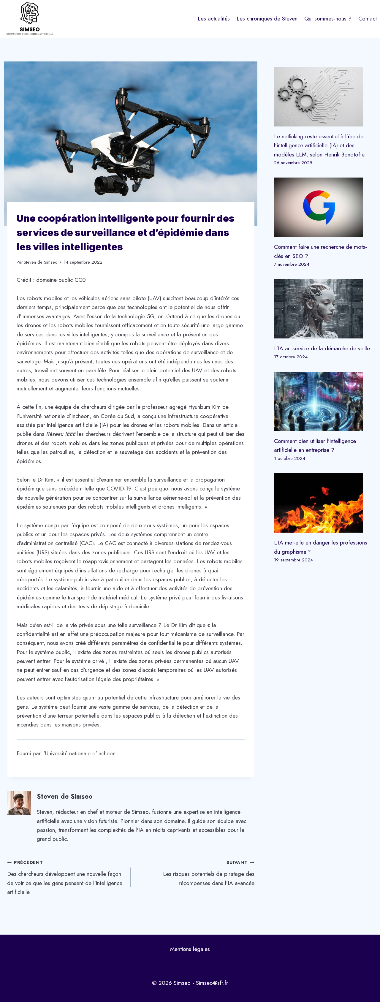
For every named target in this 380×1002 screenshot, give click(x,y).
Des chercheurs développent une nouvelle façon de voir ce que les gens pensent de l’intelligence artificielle (64, 877)
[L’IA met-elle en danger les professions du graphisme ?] (323, 503)
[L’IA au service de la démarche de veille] (323, 308)
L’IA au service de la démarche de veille (322, 348)
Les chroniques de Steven (267, 19)
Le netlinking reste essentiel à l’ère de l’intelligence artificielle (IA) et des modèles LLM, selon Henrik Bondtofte (319, 145)
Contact (367, 19)
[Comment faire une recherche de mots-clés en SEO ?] (323, 207)
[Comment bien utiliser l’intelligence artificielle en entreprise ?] (323, 401)
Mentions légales (190, 949)
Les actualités (214, 19)
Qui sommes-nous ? (328, 19)
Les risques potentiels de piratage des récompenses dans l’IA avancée (208, 873)
